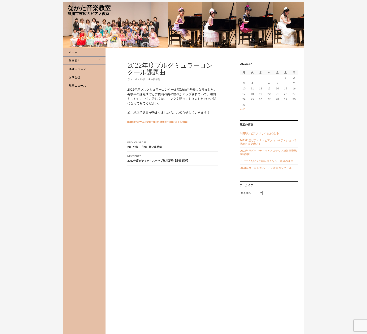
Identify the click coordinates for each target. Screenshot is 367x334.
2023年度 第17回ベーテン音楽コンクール (266, 167)
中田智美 (155, 79)
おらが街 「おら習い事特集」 (146, 144)
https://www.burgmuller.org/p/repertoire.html (157, 121)
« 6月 (243, 109)
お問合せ (74, 77)
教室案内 (74, 60)
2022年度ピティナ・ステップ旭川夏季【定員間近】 (158, 158)
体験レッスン (77, 68)
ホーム (73, 52)
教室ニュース (77, 85)
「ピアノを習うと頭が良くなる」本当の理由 (266, 161)
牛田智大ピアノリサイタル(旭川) (259, 133)
